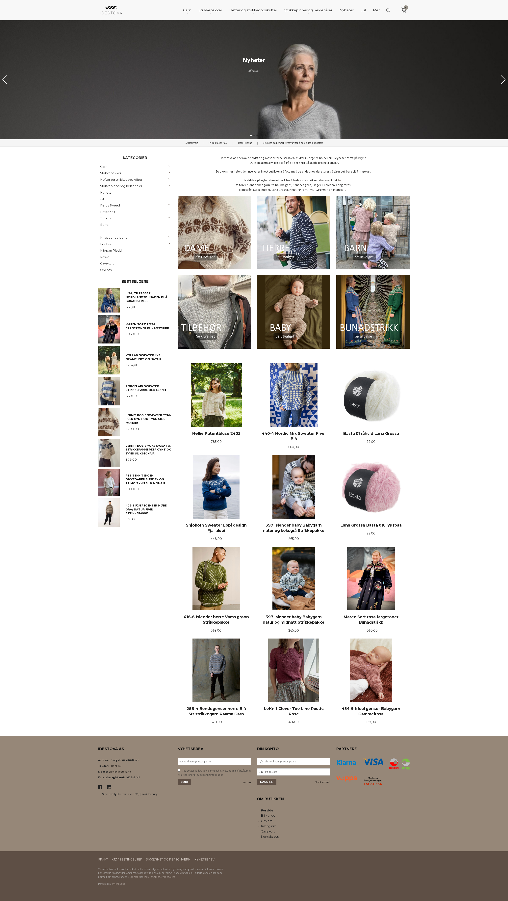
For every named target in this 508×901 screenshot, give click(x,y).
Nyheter (106, 192)
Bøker (105, 225)
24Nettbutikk (118, 884)
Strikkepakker (110, 173)
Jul (102, 199)
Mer (376, 10)
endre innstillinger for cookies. (159, 877)
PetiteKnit (107, 212)
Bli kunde (268, 815)
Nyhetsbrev (204, 859)
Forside (267, 810)
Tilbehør (106, 218)
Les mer (247, 782)
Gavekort (107, 263)
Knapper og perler (114, 237)
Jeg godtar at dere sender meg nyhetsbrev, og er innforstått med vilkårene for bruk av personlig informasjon (214, 773)
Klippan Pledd (111, 250)
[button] (503, 79)
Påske (104, 257)
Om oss (106, 270)
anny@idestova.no (120, 771)
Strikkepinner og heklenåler (121, 186)
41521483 (115, 766)
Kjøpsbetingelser (127, 859)
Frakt (103, 859)
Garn (103, 167)
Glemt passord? (322, 781)
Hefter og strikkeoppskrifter (121, 179)
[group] (254, 79)
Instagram (268, 826)
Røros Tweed (110, 205)
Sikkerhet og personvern (168, 859)
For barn (106, 244)
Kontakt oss (270, 836)
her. (340, 180)
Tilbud (105, 231)
